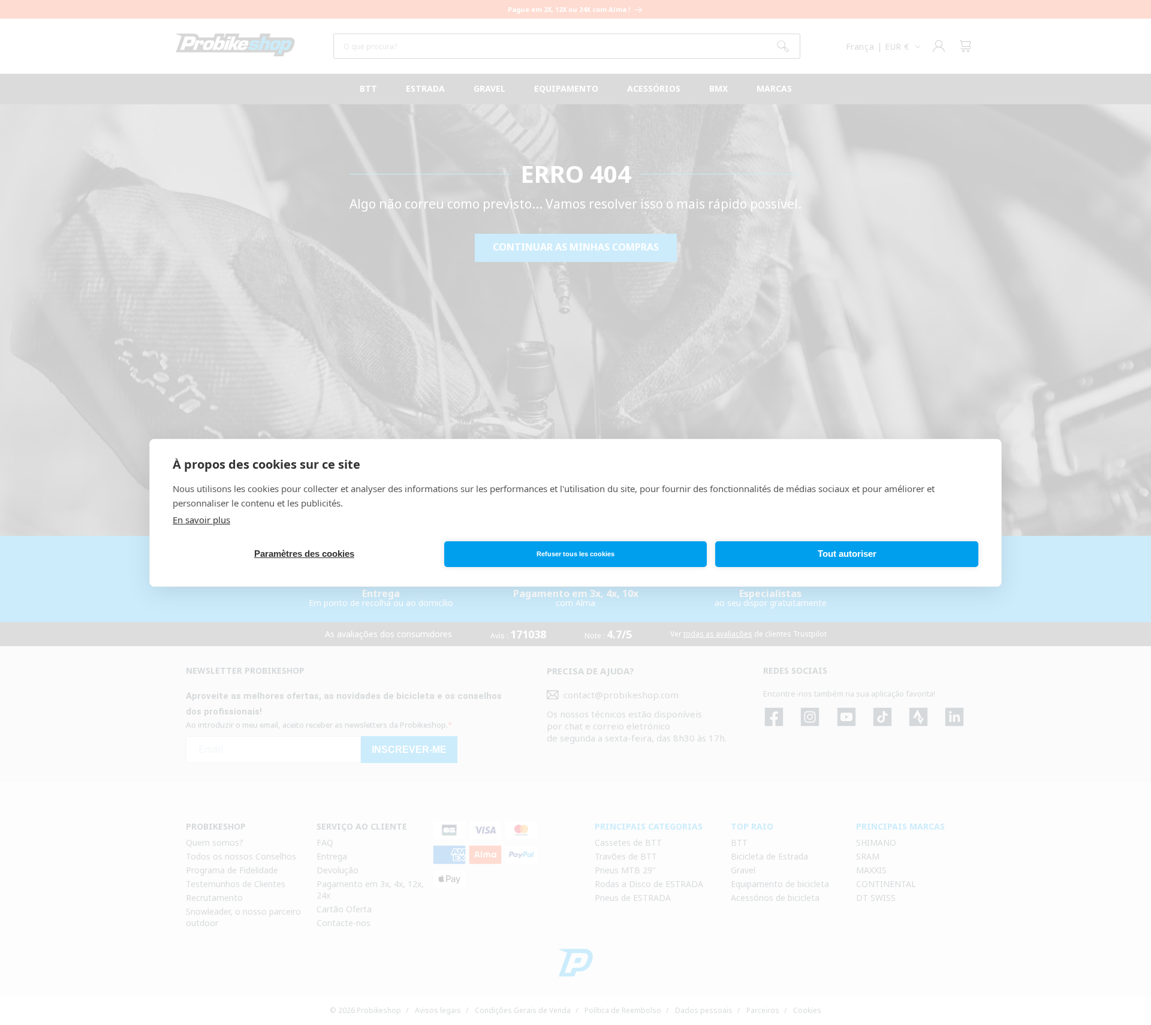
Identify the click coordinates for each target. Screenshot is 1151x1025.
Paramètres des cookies (304, 553)
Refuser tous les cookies (575, 553)
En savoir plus (201, 520)
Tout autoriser (847, 553)
